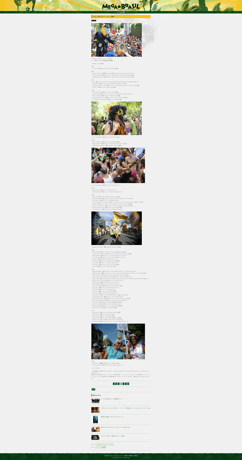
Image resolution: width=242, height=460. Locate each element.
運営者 (126, 455)
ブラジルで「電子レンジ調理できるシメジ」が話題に (113, 436)
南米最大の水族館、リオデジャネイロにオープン (112, 416)
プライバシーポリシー (118, 455)
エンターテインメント (102, 444)
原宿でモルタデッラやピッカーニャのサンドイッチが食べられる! (115, 427)
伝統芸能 (103, 447)
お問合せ (136, 455)
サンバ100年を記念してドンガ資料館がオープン (112, 399)
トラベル (111, 444)
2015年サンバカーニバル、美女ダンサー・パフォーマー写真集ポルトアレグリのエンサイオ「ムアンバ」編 (125, 408)
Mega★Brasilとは (108, 455)
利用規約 (131, 455)
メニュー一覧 (121, 12)
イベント (97, 447)
